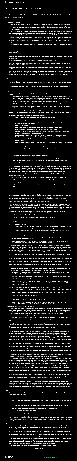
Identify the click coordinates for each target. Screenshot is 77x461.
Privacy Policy (23, 457)
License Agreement (30, 457)
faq (23, 2)
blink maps (18, 2)
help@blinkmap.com (35, 456)
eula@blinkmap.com (51, 445)
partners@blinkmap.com (51, 457)
